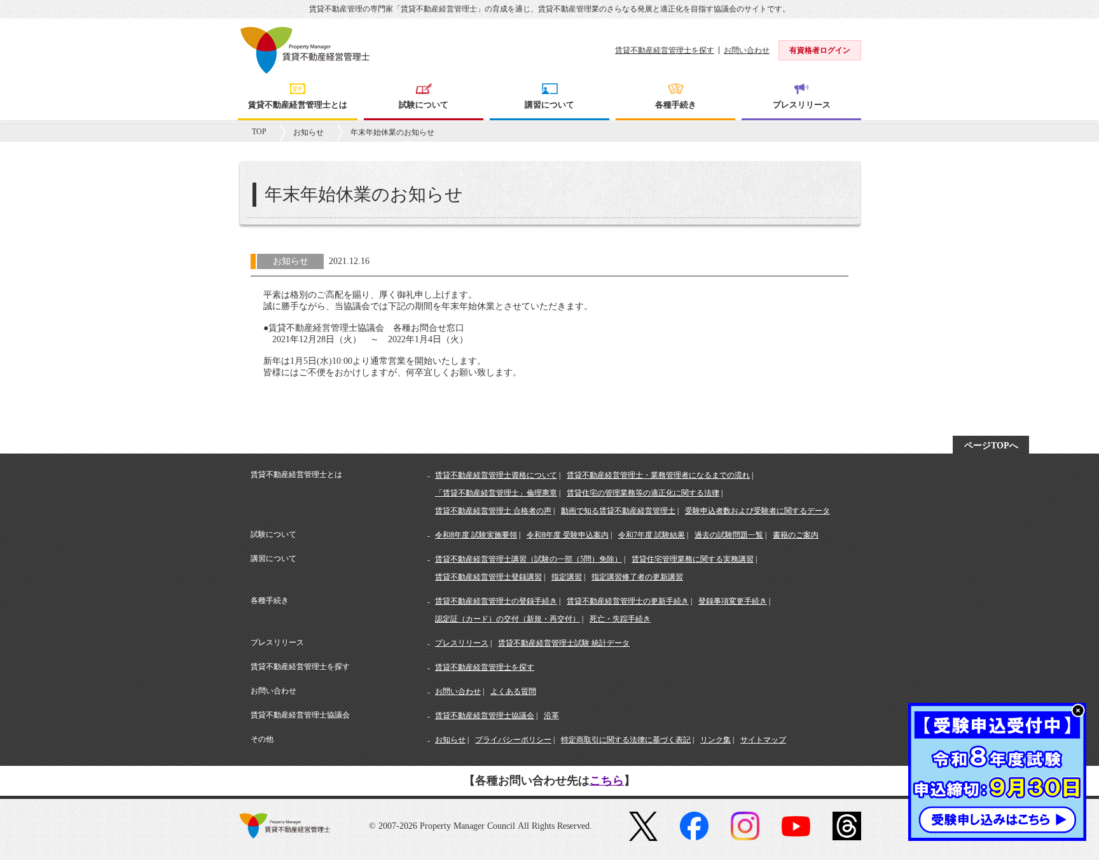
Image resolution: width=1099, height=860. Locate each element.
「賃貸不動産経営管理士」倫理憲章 (496, 493)
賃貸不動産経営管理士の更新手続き (628, 601)
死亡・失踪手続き (620, 618)
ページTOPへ (991, 445)
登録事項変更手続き (732, 601)
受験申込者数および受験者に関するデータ (757, 510)
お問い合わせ (747, 50)
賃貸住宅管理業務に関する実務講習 (693, 559)
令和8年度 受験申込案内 (568, 535)
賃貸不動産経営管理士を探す (664, 50)
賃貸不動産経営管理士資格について (496, 475)
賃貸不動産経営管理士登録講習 (488, 576)
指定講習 (566, 576)
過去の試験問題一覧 (729, 535)
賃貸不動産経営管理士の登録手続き (496, 601)
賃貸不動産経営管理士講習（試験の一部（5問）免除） (528, 559)
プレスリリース (461, 643)
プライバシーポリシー (513, 739)
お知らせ (308, 132)
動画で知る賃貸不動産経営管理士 (618, 510)
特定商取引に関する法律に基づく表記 (626, 739)
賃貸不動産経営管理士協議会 (484, 715)
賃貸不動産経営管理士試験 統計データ (564, 643)
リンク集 (715, 739)
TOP (259, 131)
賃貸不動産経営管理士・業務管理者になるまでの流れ (658, 475)
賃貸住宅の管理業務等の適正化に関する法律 (643, 493)
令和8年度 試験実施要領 (476, 535)
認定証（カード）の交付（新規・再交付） (507, 618)
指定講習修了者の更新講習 (637, 576)
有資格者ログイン (819, 50)
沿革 (551, 715)
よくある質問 (513, 691)
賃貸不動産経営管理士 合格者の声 (493, 510)
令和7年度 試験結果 (651, 535)
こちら (607, 780)
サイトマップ (763, 739)
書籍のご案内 (796, 535)
